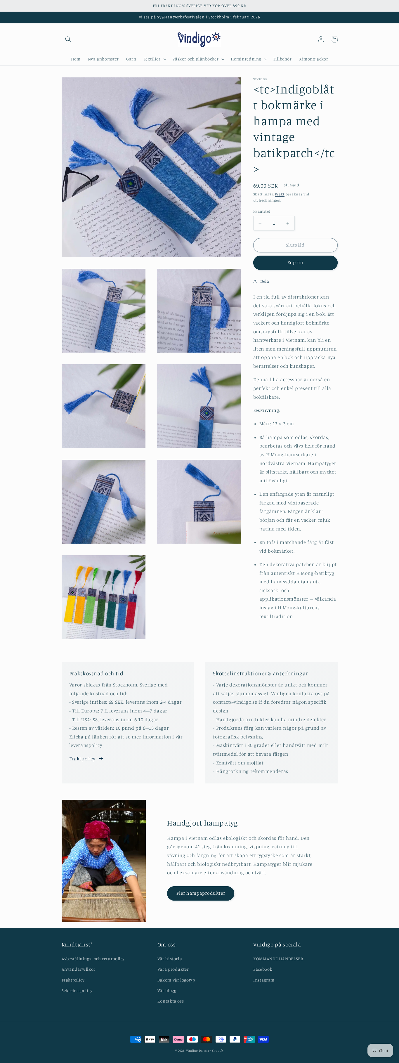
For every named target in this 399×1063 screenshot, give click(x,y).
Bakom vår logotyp (176, 979)
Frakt (279, 194)
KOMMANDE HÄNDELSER (278, 958)
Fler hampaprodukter (200, 893)
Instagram (264, 979)
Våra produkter (173, 969)
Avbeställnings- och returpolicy (93, 958)
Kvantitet (261, 211)
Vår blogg (166, 990)
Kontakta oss (170, 1000)
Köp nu (295, 263)
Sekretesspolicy (77, 990)
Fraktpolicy (82, 759)
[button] (68, 39)
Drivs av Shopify (211, 1050)
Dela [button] (264, 281)
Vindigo (192, 1050)
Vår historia (169, 958)
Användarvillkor (79, 969)
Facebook (262, 969)
